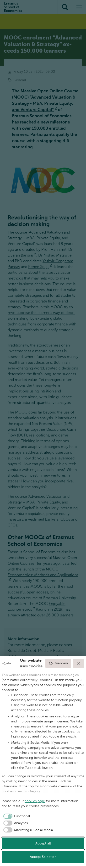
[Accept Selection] (79, 663)
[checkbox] (16, 816)
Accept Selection (43, 857)
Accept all (43, 843)
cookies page (35, 801)
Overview (61, 663)
